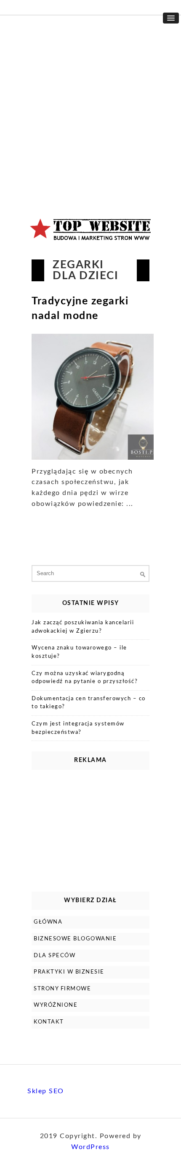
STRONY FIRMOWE (62, 989)
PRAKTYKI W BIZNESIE (69, 972)
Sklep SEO (45, 1091)
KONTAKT (49, 1022)
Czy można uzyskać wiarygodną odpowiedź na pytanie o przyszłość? (85, 678)
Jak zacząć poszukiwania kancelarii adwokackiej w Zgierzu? (83, 627)
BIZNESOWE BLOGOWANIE (75, 939)
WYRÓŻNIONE (55, 1005)
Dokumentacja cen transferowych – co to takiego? (89, 703)
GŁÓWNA (48, 922)
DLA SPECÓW (54, 955)
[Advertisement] (90, 109)
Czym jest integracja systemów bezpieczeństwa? (78, 728)
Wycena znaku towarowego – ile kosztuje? (79, 652)
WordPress (90, 1147)
